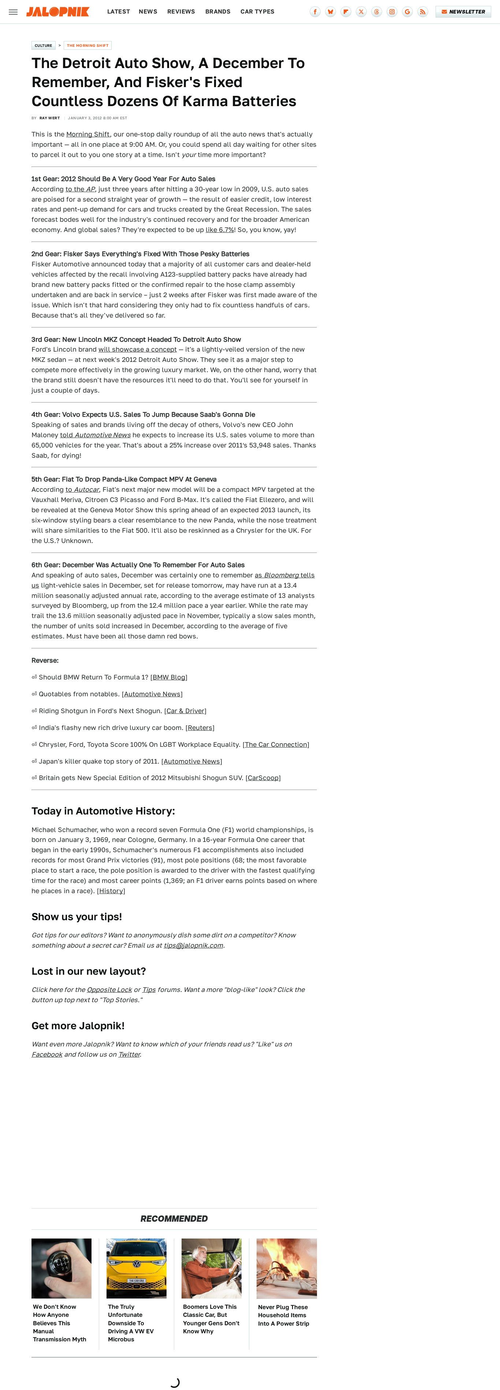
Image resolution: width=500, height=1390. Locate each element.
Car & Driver (185, 711)
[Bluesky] (330, 11)
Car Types (257, 11)
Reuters (200, 727)
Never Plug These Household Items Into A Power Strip (283, 1315)
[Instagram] (392, 11)
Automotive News (152, 694)
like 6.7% (220, 229)
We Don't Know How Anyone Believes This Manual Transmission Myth (59, 1323)
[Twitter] (361, 11)
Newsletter (467, 11)
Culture (43, 45)
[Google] (407, 11)
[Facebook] (315, 11)
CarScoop (263, 778)
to (82, 489)
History (111, 891)
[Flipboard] (345, 11)
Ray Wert (50, 118)
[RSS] (422, 11)
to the (80, 189)
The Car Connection (276, 744)
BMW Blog (169, 677)
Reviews (181, 11)
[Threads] (376, 11)
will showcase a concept (137, 349)
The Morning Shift (87, 45)
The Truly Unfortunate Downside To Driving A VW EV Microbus (131, 1323)
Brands (218, 11)
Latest (118, 11)
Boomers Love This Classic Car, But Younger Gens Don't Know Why (211, 1319)
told (95, 435)
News (148, 11)
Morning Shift (88, 134)
